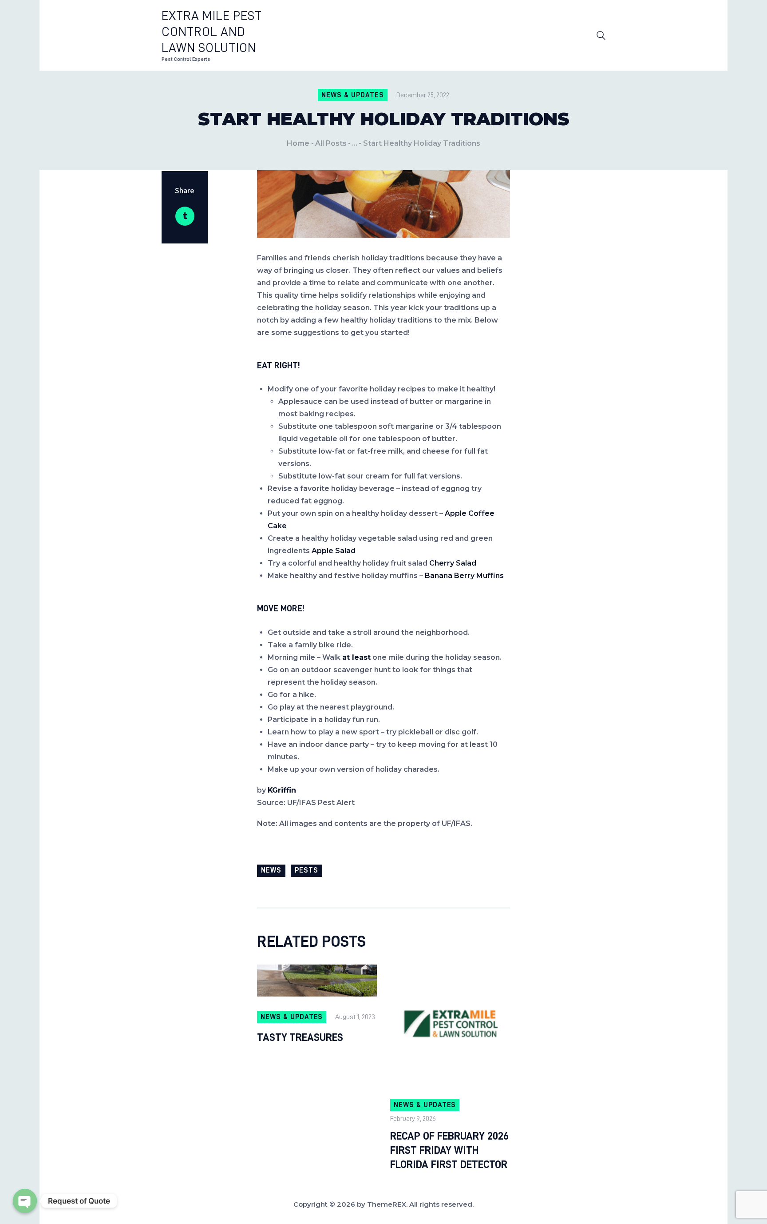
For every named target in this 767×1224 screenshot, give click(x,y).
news (271, 870)
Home (298, 143)
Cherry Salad (452, 563)
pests (306, 870)
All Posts (331, 143)
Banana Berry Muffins (464, 575)
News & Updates (352, 95)
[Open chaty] (25, 1201)
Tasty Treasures (300, 1037)
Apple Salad (334, 550)
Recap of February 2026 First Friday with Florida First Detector (449, 1150)
